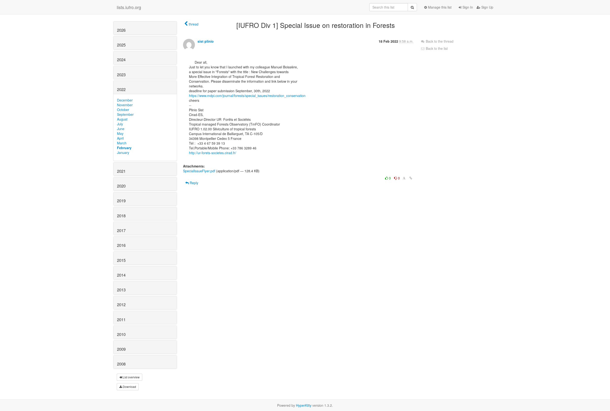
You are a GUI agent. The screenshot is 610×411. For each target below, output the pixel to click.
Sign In (467, 7)
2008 (121, 364)
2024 (121, 59)
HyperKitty (303, 405)
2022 (121, 89)
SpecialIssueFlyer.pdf (199, 170)
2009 (121, 349)
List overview (131, 377)
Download (129, 387)
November (125, 104)
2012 (121, 304)
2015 (121, 260)
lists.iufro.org (129, 7)
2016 (121, 245)
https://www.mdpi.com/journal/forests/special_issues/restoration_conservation (247, 95)
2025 (121, 45)
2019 (121, 200)
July (120, 124)
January (123, 152)
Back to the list (436, 48)
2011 (121, 319)
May (120, 133)
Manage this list (439, 7)
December (125, 100)
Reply (193, 182)
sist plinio (206, 41)
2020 (121, 186)
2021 (121, 171)
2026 (121, 30)
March (122, 143)
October (123, 109)
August (122, 119)
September (125, 114)
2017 (121, 230)
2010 (121, 334)
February (124, 147)
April (120, 138)
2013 (121, 290)
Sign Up (486, 7)
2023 (121, 74)
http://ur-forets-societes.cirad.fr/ (212, 152)
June (120, 128)
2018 (121, 215)
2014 (121, 275)
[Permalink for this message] (410, 178)
